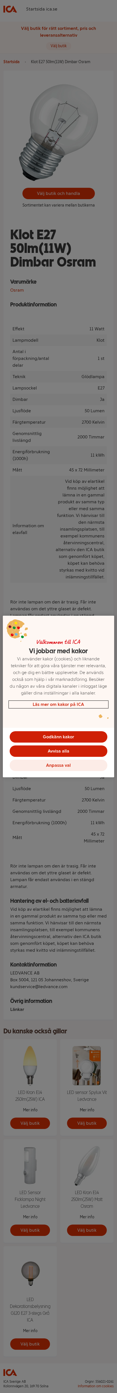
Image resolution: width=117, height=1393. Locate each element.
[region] (58, 696)
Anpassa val (58, 765)
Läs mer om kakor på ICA (58, 704)
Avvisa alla (58, 751)
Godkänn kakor (58, 736)
